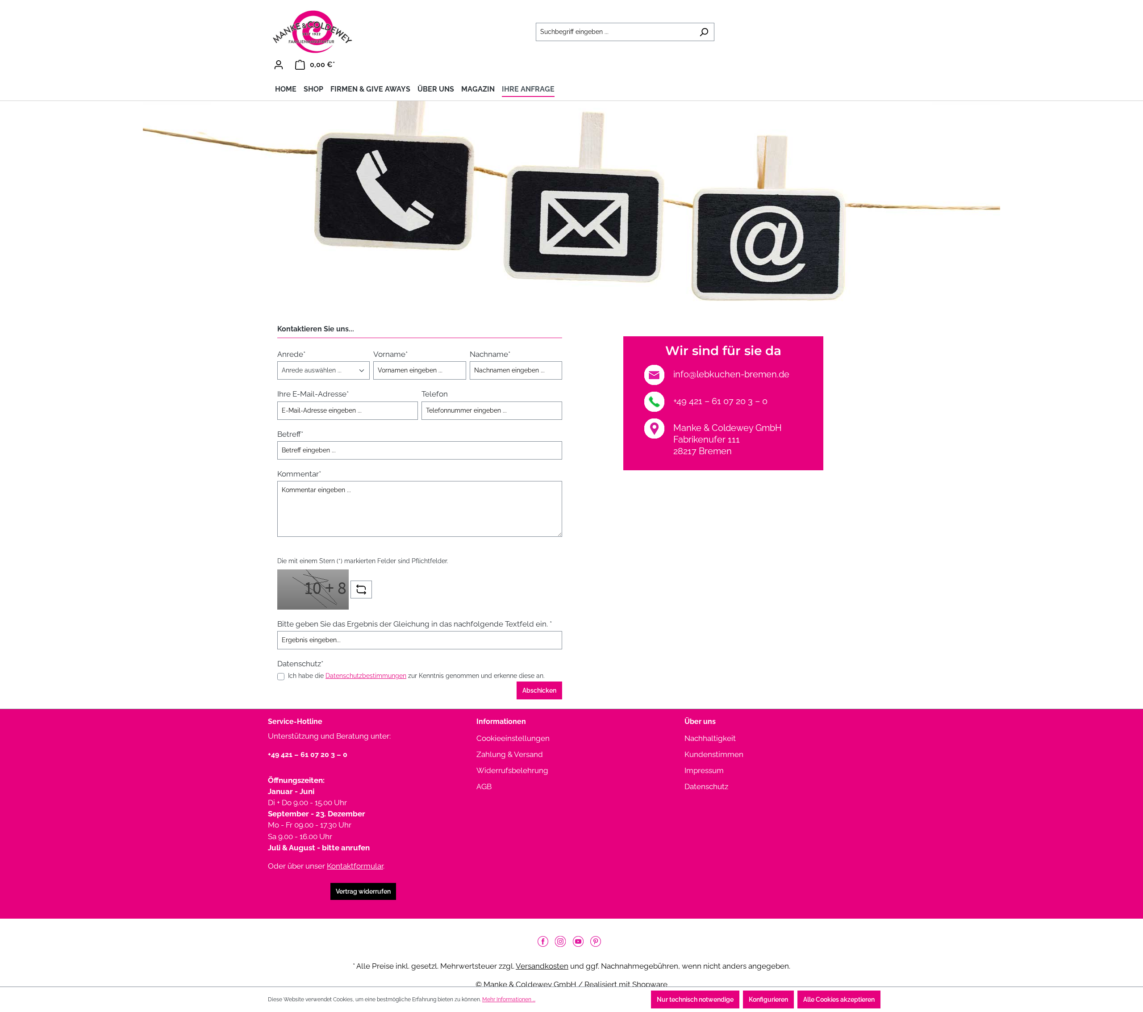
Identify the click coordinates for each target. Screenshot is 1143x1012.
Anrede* (291, 354)
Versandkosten (542, 966)
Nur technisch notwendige (695, 999)
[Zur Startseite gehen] (312, 32)
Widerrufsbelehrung (512, 770)
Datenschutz (706, 786)
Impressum (704, 770)
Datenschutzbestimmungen (365, 675)
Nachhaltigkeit (710, 738)
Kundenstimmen (713, 754)
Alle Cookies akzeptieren (839, 999)
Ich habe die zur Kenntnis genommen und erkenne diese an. (416, 675)
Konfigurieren (768, 999)
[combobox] (615, 32)
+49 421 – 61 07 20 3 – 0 (720, 401)
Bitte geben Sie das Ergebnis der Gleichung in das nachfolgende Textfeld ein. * (414, 623)
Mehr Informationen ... (508, 999)
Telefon (434, 393)
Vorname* (390, 354)
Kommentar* (299, 473)
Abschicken (539, 690)
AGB (484, 786)
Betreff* (290, 434)
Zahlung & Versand (509, 754)
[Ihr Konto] (278, 65)
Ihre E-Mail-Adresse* (313, 393)
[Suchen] (703, 32)
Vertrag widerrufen (363, 891)
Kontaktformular (355, 865)
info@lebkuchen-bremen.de (731, 374)
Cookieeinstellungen (513, 738)
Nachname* (490, 354)
